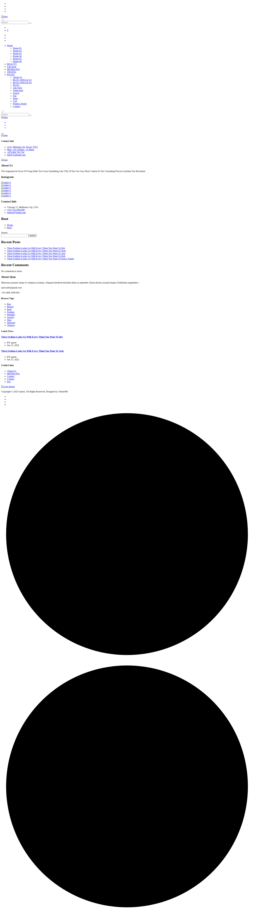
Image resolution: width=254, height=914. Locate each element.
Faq (14, 96)
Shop (15, 98)
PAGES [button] (11, 74)
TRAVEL (11, 72)
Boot (9, 227)
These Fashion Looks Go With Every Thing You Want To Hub (36, 256)
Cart (15, 101)
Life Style (11, 66)
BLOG (16, 85)
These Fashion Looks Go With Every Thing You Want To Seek (36, 250)
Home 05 (17, 58)
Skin (9, 320)
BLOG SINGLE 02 (22, 82)
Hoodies (11, 314)
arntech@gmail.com (16, 212)
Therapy (11, 325)
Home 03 (17, 53)
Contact (16, 106)
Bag (9, 304)
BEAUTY (12, 64)
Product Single (20, 103)
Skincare (11, 322)
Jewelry (10, 317)
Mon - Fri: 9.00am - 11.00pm (20, 149)
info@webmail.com (16, 155)
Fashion (10, 312)
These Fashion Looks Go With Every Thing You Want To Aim (36, 253)
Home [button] (10, 45)
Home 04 (17, 56)
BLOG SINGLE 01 (22, 80)
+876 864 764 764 (15, 152)
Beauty (10, 306)
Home (10, 225)
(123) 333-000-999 (16, 210)
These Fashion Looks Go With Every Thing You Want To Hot (36, 248)
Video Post (18, 90)
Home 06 (17, 61)
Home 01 (17, 48)
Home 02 (17, 51)
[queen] (4, 16)
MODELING (13, 69)
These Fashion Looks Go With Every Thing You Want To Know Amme (40, 258)
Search (16, 93)
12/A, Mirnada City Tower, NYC (22, 147)
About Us (17, 77)
